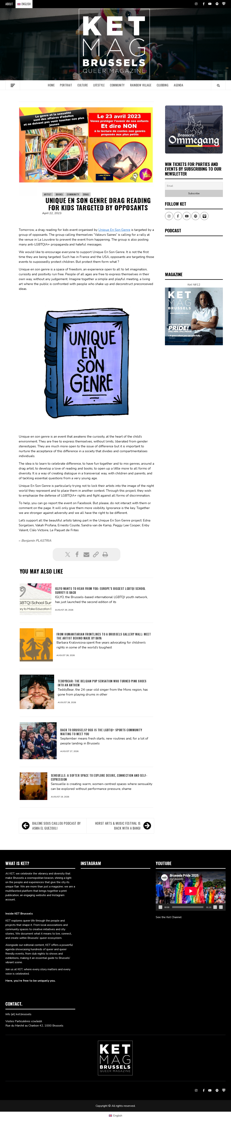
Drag (86, 194)
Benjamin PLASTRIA (36, 540)
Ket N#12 (194, 285)
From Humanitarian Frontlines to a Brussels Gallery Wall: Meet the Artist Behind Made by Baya (103, 636)
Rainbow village (140, 85)
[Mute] (215, 907)
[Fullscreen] (221, 907)
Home (51, 85)
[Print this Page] (105, 554)
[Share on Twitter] (68, 554)
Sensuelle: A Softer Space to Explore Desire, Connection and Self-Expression (99, 777)
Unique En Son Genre (114, 230)
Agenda (178, 85)
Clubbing (162, 85)
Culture (82, 85)
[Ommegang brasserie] (194, 129)
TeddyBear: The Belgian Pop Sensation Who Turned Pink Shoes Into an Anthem (102, 683)
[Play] (160, 907)
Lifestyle (99, 85)
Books (59, 194)
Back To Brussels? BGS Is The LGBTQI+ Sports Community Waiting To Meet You (101, 732)
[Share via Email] (86, 554)
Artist (48, 194)
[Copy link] (96, 554)
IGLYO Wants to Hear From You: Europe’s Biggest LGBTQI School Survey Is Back (100, 590)
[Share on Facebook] (77, 554)
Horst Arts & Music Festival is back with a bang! (118, 825)
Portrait (66, 85)
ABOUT (9, 4)
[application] (191, 891)
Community (117, 85)
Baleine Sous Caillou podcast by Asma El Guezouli (56, 825)
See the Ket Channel (169, 917)
